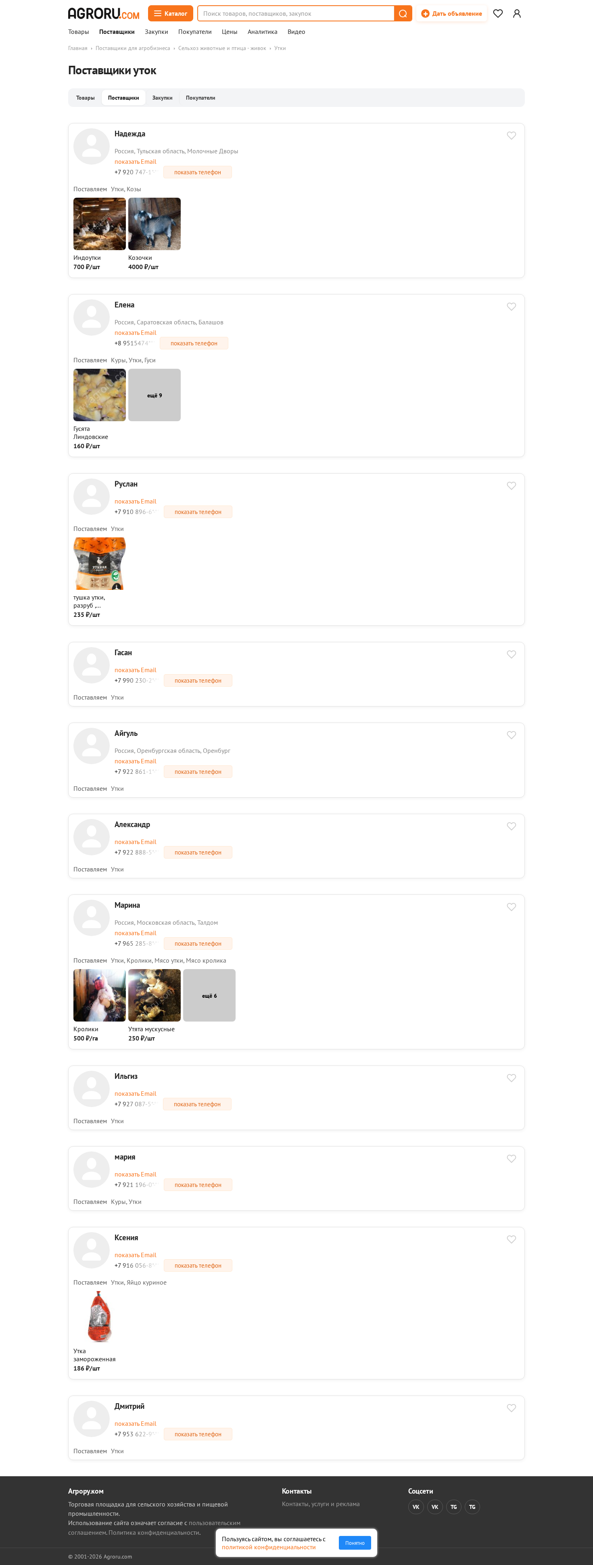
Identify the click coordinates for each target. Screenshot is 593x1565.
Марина (127, 905)
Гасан (123, 652)
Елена (124, 304)
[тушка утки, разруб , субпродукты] (99, 587)
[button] (402, 13)
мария (125, 1156)
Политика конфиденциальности (154, 1532)
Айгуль (126, 733)
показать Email (136, 161)
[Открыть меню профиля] (517, 13)
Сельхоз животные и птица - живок (222, 48)
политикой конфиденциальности (269, 1547)
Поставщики (117, 32)
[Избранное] (498, 13)
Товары (78, 32)
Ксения (126, 1237)
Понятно (355, 1542)
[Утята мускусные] (154, 1019)
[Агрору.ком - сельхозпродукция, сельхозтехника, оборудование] (103, 13)
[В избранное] (511, 136)
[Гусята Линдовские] (99, 419)
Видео (296, 32)
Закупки (156, 32)
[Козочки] (154, 248)
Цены (230, 32)
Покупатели (195, 32)
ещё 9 (154, 395)
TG (454, 1507)
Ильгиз (126, 1076)
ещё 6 (209, 995)
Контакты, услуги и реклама (321, 1504)
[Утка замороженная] (99, 1341)
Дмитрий (129, 1406)
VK (416, 1507)
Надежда (130, 133)
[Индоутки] (99, 248)
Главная (78, 48)
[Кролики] (99, 1019)
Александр (132, 824)
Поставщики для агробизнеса (133, 48)
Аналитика (263, 32)
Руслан (126, 483)
